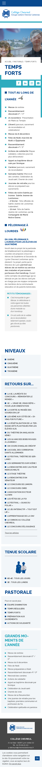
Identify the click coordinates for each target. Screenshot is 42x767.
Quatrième (12, 367)
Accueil (8, 62)
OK (37, 758)
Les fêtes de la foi (17, 499)
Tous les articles (12, 533)
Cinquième (12, 363)
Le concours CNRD (17, 488)
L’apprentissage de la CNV (20, 516)
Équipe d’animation (17, 605)
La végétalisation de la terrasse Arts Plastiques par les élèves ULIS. (21, 426)
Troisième (12, 371)
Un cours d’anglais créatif (21, 446)
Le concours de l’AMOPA (19, 484)
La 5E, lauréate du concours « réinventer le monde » (19, 396)
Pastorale (18, 62)
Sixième (10, 359)
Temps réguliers (16, 609)
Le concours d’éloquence (21, 526)
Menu (4, 3)
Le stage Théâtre (16, 474)
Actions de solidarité (18, 623)
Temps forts (13, 613)
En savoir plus (15, 764)
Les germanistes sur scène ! (22, 463)
